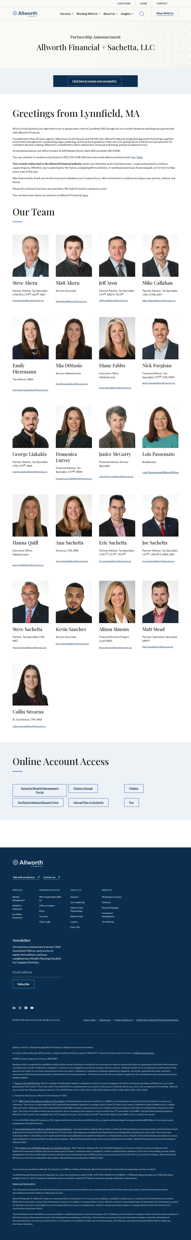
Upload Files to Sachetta (88, 802)
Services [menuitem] (17, 890)
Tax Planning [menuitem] (108, 921)
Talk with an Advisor (24, 877)
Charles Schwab (83, 788)
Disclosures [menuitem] (105, 1020)
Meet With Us (165, 13)
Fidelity (133, 788)
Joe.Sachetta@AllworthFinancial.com (158, 561)
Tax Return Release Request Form (38, 802)
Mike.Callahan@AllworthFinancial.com (158, 300)
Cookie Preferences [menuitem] (123, 1020)
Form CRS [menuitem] (75, 927)
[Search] (141, 13)
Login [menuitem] (143, 3)
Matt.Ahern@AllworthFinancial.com (71, 301)
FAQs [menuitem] (41, 911)
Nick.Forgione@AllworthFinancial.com (158, 383)
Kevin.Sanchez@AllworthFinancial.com (72, 644)
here (85, 195)
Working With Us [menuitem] (49, 890)
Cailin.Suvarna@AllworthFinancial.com (29, 726)
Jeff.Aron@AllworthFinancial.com (113, 300)
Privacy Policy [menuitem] (89, 1020)
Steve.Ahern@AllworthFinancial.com (28, 300)
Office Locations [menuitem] (47, 905)
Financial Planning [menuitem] (110, 907)
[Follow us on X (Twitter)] (20, 1007)
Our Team (137, 157)
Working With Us (87, 13)
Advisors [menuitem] (74, 897)
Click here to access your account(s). (94, 81)
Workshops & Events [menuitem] (112, 897)
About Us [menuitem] (75, 890)
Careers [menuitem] (74, 921)
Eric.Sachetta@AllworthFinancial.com (115, 561)
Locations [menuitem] (124, 3)
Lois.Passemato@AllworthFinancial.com (165, 472)
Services (65, 13)
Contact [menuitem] (162, 3)
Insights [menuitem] (107, 890)
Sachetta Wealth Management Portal (40, 790)
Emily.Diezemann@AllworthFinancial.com (30, 390)
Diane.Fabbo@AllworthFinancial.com (115, 388)
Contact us (49, 877)
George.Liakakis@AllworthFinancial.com (30, 472)
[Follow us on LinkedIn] (14, 1007)
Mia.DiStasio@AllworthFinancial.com (72, 384)
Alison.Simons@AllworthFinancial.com (115, 647)
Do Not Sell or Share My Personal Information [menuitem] (157, 1020)
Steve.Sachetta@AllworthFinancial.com (29, 647)
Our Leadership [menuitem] (77, 902)
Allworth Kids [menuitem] (76, 916)
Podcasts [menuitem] (106, 902)
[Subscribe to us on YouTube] (31, 1007)
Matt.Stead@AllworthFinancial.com (157, 647)
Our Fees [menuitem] (43, 916)
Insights (126, 13)
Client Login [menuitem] (44, 921)
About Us (109, 13)
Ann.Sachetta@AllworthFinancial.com (72, 561)
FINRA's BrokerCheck (144, 1053)
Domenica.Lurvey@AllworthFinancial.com (74, 478)
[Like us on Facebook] (25, 1007)
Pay (131, 802)
